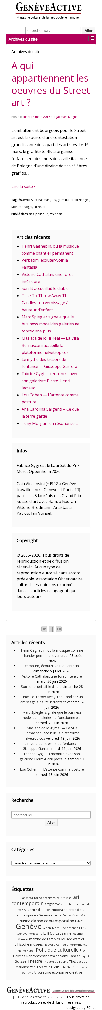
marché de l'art (41, 939)
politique (41, 214)
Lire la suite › (23, 186)
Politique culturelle (57, 950)
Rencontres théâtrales (42, 956)
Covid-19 (78, 915)
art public (67, 904)
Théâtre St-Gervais (74, 967)
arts (31, 214)
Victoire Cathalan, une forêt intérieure (52, 676)
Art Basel (66, 898)
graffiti (62, 200)
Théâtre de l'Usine (55, 961)
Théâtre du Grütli (48, 967)
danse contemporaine (52, 921)
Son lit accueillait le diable (45, 288)
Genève (29, 926)
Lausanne (63, 933)
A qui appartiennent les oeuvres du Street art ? (50, 84)
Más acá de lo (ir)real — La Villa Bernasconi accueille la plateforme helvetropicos (50, 345)
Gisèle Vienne (69, 928)
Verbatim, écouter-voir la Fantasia (52, 665)
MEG (57, 939)
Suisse (20, 961)
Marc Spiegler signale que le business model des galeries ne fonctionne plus (50, 324)
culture (25, 921)
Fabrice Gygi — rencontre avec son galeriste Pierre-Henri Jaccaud (50, 381)
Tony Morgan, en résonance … (50, 423)
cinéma (56, 915)
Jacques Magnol (67, 117)
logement (78, 933)
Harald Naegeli (78, 200)
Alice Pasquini (40, 200)
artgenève (52, 904)
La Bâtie (49, 933)
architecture (51, 898)
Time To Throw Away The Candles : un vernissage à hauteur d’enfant (46, 303)
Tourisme (26, 972)
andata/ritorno (32, 898)
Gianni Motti (51, 928)
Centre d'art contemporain (46, 910)
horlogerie (35, 933)
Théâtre (34, 961)
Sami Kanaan (70, 956)
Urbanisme (42, 972)
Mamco (23, 939)
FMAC (79, 921)
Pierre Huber (26, 950)
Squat (85, 956)
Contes (66, 915)
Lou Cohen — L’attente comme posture (52, 769)
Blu (54, 200)
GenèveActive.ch (33, 997)
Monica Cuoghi (21, 207)
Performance (78, 944)
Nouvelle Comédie (56, 944)
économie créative (67, 972)
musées (36, 944)
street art (40, 207)
